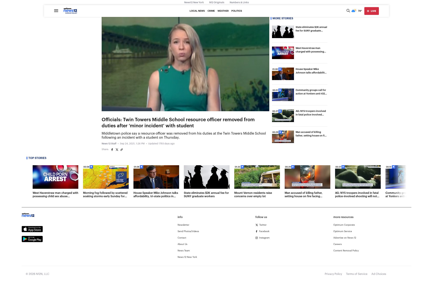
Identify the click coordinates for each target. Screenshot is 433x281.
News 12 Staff (109, 144)
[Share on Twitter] (117, 149)
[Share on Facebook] (112, 149)
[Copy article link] (121, 149)
